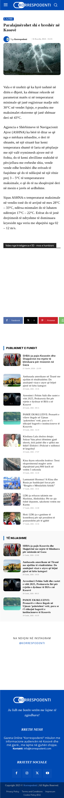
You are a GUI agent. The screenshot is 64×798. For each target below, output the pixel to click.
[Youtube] (47, 773)
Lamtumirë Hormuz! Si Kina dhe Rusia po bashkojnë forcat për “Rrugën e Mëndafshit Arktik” (40, 482)
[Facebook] (16, 773)
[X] (37, 773)
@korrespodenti (32, 643)
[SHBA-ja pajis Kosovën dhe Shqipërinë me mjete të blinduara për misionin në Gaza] (12, 359)
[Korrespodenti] (6, 39)
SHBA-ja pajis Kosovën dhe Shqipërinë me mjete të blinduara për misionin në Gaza (39, 360)
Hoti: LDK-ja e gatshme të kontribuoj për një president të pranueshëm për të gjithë (39, 517)
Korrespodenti (20, 39)
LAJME (8, 19)
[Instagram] (27, 773)
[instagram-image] (10, 657)
